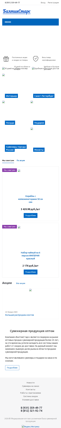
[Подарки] (45, 114)
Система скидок (30, 396)
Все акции (20, 283)
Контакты (30, 389)
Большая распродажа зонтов (19, 315)
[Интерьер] (16, 87)
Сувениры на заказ (30, 386)
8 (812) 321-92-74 (31, 410)
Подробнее (30, 215)
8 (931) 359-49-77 (12, 2)
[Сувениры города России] (16, 141)
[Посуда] (16, 114)
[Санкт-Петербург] (45, 87)
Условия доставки (30, 400)
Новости (30, 383)
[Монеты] (45, 141)
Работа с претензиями (30, 393)
